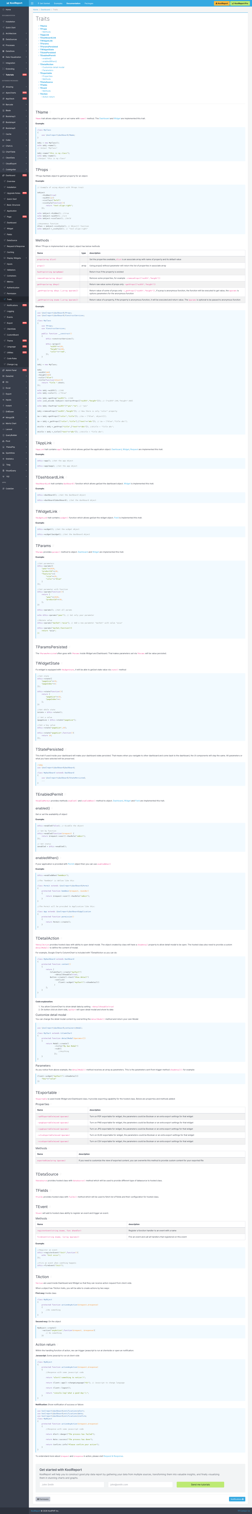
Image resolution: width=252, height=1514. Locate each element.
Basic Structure (13, 205)
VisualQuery (11, 470)
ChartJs (9, 146)
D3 (7, 382)
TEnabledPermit (48, 55)
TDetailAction (46, 64)
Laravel (9, 429)
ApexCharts (16, 93)
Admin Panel (16, 370)
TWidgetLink (46, 40)
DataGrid (9, 376)
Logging (10, 311)
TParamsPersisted (49, 46)
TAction (44, 94)
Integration (10, 63)
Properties (47, 76)
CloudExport (11, 163)
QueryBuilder (11, 435)
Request (134, 449)
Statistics (10, 459)
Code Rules (12, 358)
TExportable (46, 73)
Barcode (9, 104)
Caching (10, 252)
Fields (9, 234)
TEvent (43, 88)
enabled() (47, 58)
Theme (16, 341)
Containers (11, 276)
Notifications (16, 305)
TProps (43, 29)
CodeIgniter (11, 169)
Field (116, 517)
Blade (8, 110)
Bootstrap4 (10, 122)
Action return (49, 97)
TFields (43, 85)
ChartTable (10, 152)
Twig (8, 465)
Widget (10, 228)
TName (43, 26)
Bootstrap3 (10, 116)
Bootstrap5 (10, 128)
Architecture (11, 33)
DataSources (11, 39)
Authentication (13, 287)
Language (16, 346)
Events (10, 317)
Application (12, 211)
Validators (11, 270)
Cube (8, 140)
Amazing (9, 87)
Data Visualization (13, 57)
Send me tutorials (200, 1484)
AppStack (16, 98)
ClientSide (11, 329)
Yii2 (7, 476)
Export (16, 323)
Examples (58, 3)
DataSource (12, 240)
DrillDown (10, 411)
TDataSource (46, 82)
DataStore (10, 51)
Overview (11, 181)
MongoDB (10, 417)
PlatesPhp (10, 447)
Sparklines (10, 453)
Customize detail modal (53, 67)
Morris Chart (11, 423)
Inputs (9, 264)
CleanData (10, 158)
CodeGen (10, 488)
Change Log (12, 364)
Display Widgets (14, 258)
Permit (71, 864)
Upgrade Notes (16, 193)
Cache (8, 134)
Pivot (8, 441)
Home (8, 9)
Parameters (48, 70)
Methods (47, 32)
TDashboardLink (48, 37)
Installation (10, 21)
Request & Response (16, 246)
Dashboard (16, 175)
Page (16, 217)
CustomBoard (13, 335)
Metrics (10, 282)
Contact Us (245, 1511)
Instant (9, 406)
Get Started (44, 3)
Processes (10, 45)
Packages (89, 3)
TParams (44, 43)
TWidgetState (47, 49)
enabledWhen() (50, 61)
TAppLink (44, 35)
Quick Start (10, 27)
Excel (8, 388)
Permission (11, 293)
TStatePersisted (48, 52)
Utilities (16, 352)
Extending (10, 69)
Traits (9, 299)
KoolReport (35, 1511)
